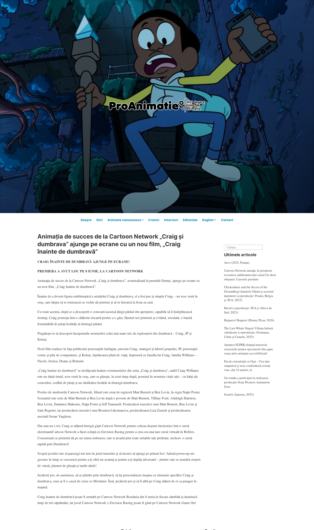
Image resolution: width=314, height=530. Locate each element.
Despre (86, 220)
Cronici (153, 220)
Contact (227, 220)
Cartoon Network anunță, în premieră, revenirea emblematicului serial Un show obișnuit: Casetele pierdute (250, 274)
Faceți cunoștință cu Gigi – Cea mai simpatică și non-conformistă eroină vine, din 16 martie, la (247, 365)
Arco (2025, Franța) (236, 262)
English (208, 220)
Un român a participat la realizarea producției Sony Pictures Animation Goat (247, 382)
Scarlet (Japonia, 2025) (239, 394)
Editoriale (190, 220)
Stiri (99, 220)
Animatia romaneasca (124, 220)
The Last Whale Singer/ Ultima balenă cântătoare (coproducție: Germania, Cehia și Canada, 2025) (248, 332)
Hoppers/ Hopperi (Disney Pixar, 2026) (249, 320)
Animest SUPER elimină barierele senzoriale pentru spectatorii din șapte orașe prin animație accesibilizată (248, 349)
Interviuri (171, 220)
